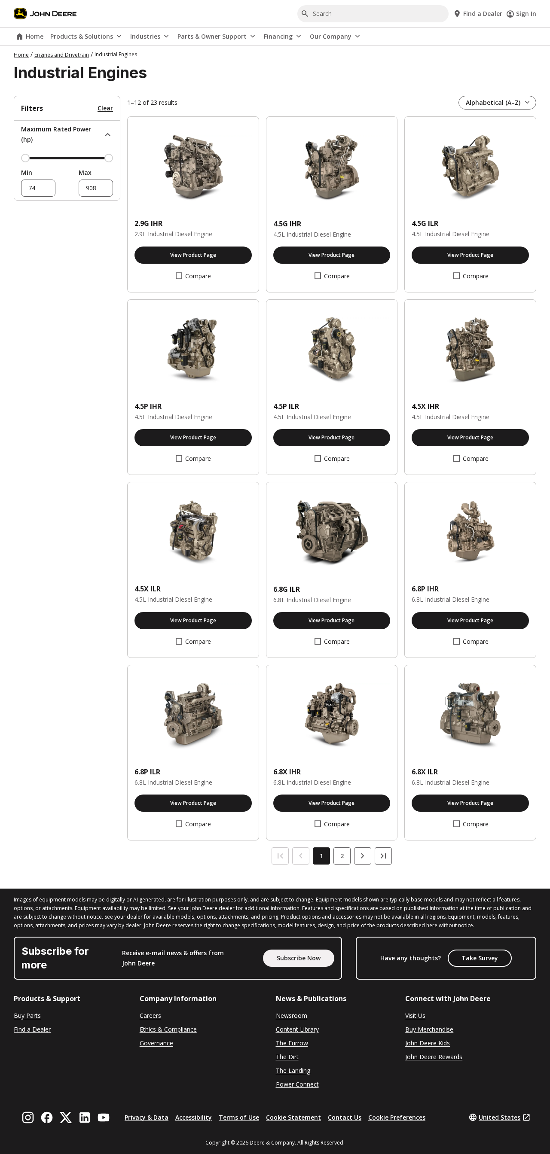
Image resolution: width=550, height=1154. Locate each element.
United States (499, 1117)
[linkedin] (84, 1117)
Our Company (330, 36)
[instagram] (28, 1117)
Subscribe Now (299, 958)
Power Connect (297, 1084)
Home (34, 36)
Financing (278, 36)
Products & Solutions (81, 36)
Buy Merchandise (429, 1029)
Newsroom (291, 1015)
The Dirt (287, 1057)
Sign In (526, 13)
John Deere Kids (427, 1043)
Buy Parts (27, 1015)
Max (85, 172)
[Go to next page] (362, 856)
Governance (156, 1043)
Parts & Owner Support (212, 36)
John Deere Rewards (433, 1057)
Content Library (297, 1029)
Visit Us (415, 1015)
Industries (145, 36)
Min (26, 172)
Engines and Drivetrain (61, 54)
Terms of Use (239, 1117)
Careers (150, 1015)
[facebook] (46, 1117)
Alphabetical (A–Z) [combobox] (493, 102)
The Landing (293, 1070)
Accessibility (193, 1117)
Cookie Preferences (396, 1117)
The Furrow (292, 1043)
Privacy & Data (146, 1117)
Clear (105, 108)
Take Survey (479, 958)
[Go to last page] (383, 856)
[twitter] (65, 1117)
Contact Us (344, 1117)
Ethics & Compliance (168, 1029)
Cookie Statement (293, 1117)
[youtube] (103, 1117)
